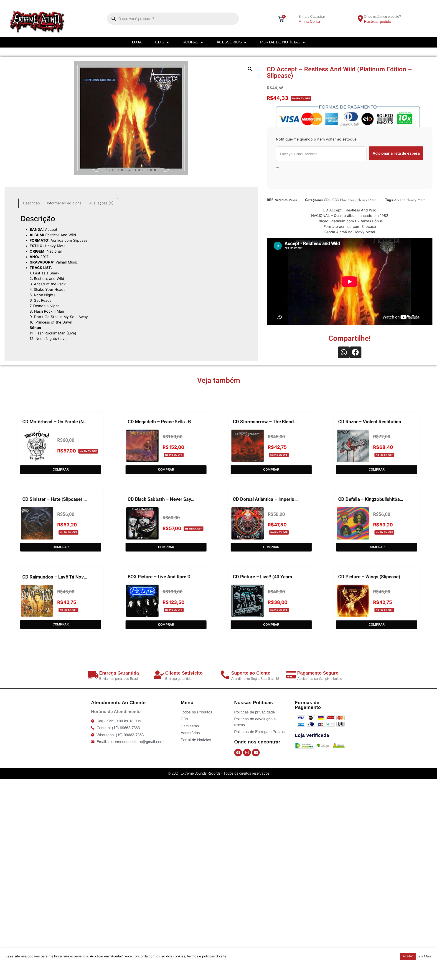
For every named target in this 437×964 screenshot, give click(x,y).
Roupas (190, 42)
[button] (250, 69)
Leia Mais (424, 956)
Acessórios (229, 42)
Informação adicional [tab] (64, 203)
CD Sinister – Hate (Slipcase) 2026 (58, 498)
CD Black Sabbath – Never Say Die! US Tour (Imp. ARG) (185, 498)
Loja (137, 42)
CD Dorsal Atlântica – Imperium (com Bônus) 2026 (286, 498)
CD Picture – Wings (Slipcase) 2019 (375, 576)
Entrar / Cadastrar (311, 16)
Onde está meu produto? (382, 16)
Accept (399, 200)
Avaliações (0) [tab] (101, 203)
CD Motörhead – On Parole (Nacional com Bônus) (74, 421)
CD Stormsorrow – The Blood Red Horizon (277, 421)
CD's (327, 200)
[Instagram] (247, 752)
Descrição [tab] (31, 203)
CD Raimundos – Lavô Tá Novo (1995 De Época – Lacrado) (83, 576)
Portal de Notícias (280, 42)
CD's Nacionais (344, 200)
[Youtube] (256, 752)
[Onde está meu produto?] (360, 18)
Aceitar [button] (408, 956)
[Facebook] (238, 752)
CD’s (159, 42)
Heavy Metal (367, 200)
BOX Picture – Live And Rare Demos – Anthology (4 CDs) (187, 576)
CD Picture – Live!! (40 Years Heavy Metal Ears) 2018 (288, 576)
